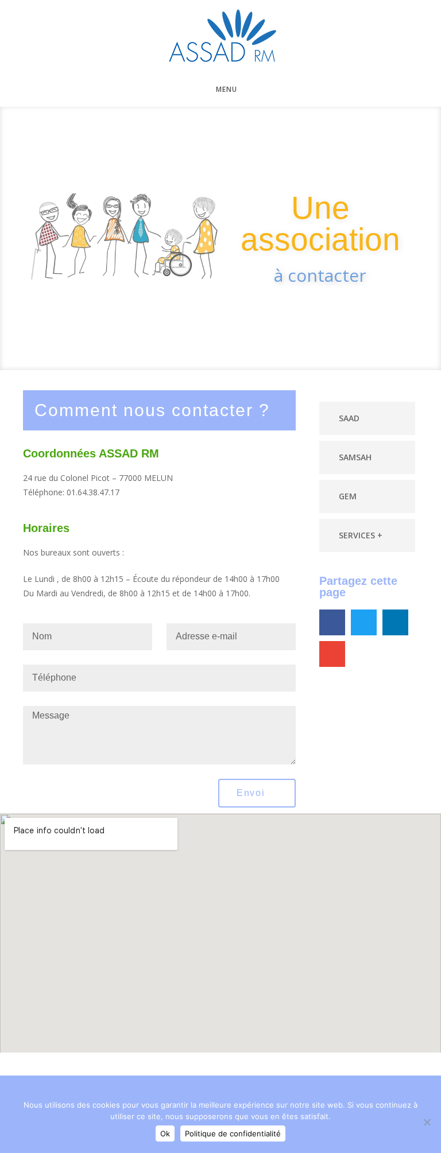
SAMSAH (355, 457)
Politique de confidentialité (233, 1133)
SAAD (349, 418)
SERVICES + (360, 535)
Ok (165, 1133)
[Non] (426, 1122)
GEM (348, 496)
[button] (367, 418)
